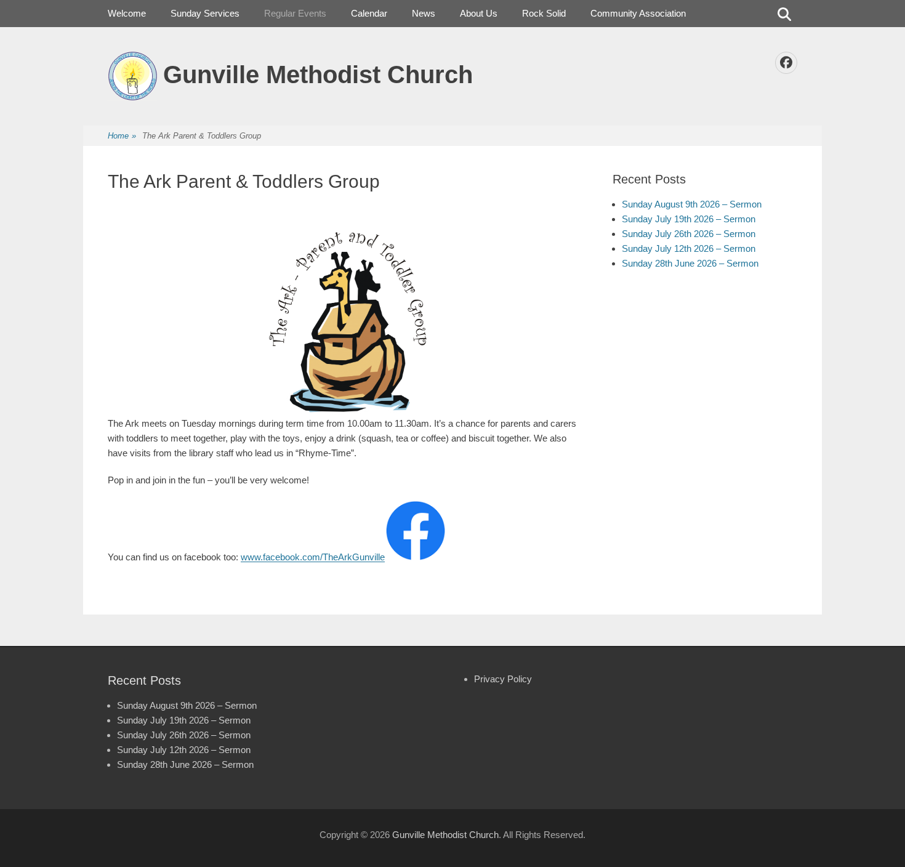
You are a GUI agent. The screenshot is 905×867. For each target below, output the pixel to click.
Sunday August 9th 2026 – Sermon (692, 204)
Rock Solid (544, 13)
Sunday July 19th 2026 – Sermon (688, 219)
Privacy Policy (503, 679)
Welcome (127, 13)
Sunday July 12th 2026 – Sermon (688, 248)
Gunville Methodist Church (318, 74)
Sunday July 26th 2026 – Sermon (688, 233)
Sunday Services (205, 13)
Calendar (369, 13)
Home (122, 135)
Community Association (638, 13)
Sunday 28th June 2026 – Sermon (690, 263)
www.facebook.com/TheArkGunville (313, 557)
